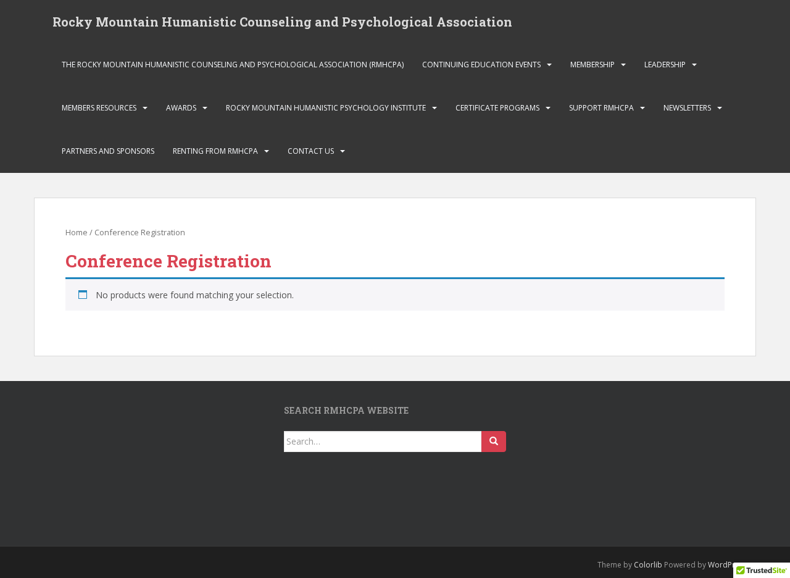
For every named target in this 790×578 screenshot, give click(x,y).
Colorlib (648, 564)
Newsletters (687, 108)
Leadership (665, 64)
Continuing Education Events (481, 64)
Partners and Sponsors (108, 151)
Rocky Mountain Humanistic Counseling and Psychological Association (282, 22)
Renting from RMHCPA (215, 151)
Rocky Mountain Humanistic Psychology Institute (326, 108)
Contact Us (311, 151)
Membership (592, 64)
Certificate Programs (497, 108)
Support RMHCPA (601, 108)
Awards (181, 108)
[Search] (493, 441)
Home (76, 232)
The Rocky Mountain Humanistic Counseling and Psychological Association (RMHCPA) (233, 64)
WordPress (727, 564)
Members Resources (99, 108)
